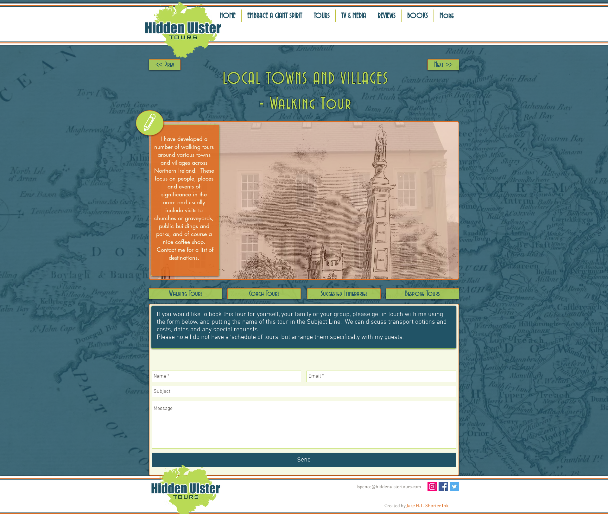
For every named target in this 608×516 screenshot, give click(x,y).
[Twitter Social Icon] (454, 486)
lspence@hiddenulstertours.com (389, 486)
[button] (386, 16)
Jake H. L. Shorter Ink (427, 505)
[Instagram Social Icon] (432, 486)
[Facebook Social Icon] (443, 486)
